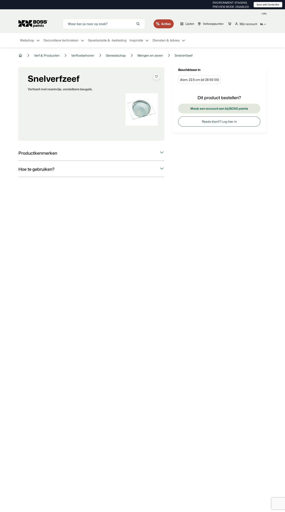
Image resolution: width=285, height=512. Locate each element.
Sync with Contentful (268, 4)
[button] (91, 153)
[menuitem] (30, 42)
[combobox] (104, 23)
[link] (264, 13)
